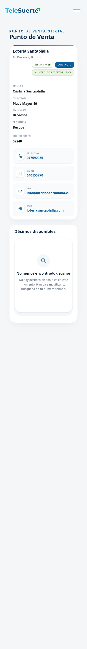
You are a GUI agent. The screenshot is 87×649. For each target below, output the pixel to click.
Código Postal (22, 136)
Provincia (19, 122)
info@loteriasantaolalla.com (49, 193)
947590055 (35, 158)
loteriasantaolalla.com (45, 210)
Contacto (65, 64)
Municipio (19, 109)
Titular (18, 86)
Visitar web (43, 64)
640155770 (35, 175)
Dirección (19, 98)
